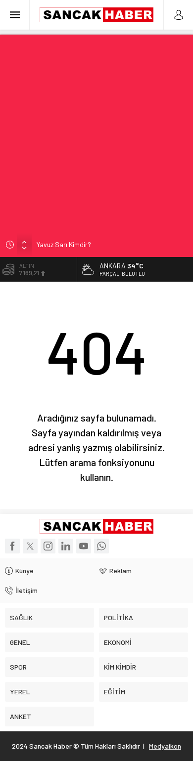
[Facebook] (12, 546)
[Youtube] (83, 546)
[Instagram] (48, 546)
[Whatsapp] (101, 546)
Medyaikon (165, 746)
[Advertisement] (96, 131)
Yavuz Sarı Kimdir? (64, 244)
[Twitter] (30, 546)
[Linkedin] (65, 546)
